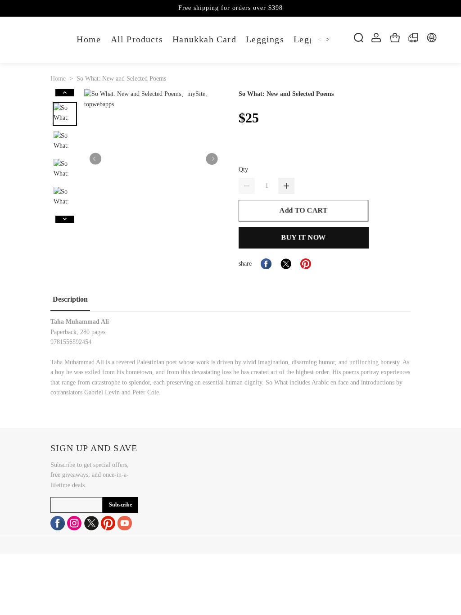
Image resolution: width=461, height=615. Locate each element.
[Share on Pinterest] (305, 263)
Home (58, 78)
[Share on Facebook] (266, 263)
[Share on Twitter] (285, 263)
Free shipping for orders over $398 (230, 8)
